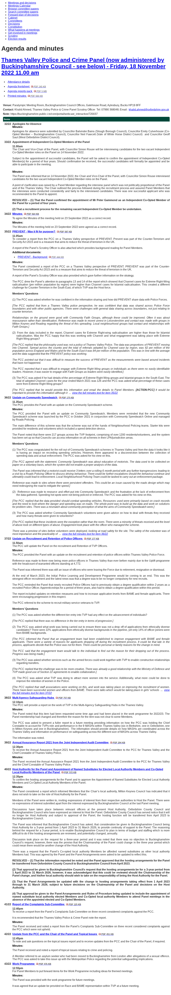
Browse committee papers (23, 8)
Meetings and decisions (22, 2)
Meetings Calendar (19, 5)
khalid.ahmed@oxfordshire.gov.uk (149, 109)
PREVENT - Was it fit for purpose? (42, 231)
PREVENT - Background (41, 257)
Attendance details (19, 81)
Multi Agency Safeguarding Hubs (41, 697)
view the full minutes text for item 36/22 (85, 534)
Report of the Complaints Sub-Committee (46, 904)
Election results (17, 38)
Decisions (14, 23)
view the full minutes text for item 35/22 (95, 392)
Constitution (15, 26)
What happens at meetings (24, 29)
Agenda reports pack (27, 91)
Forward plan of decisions (23, 14)
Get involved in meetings (22, 32)
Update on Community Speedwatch (43, 397)
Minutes (25, 213)
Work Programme (31, 963)
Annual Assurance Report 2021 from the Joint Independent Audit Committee (68, 742)
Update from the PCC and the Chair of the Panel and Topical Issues (63, 934)
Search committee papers (23, 11)
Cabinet (12, 17)
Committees (15, 20)
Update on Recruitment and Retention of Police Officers (55, 538)
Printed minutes (25, 95)
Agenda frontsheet (27, 86)
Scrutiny (13, 35)
